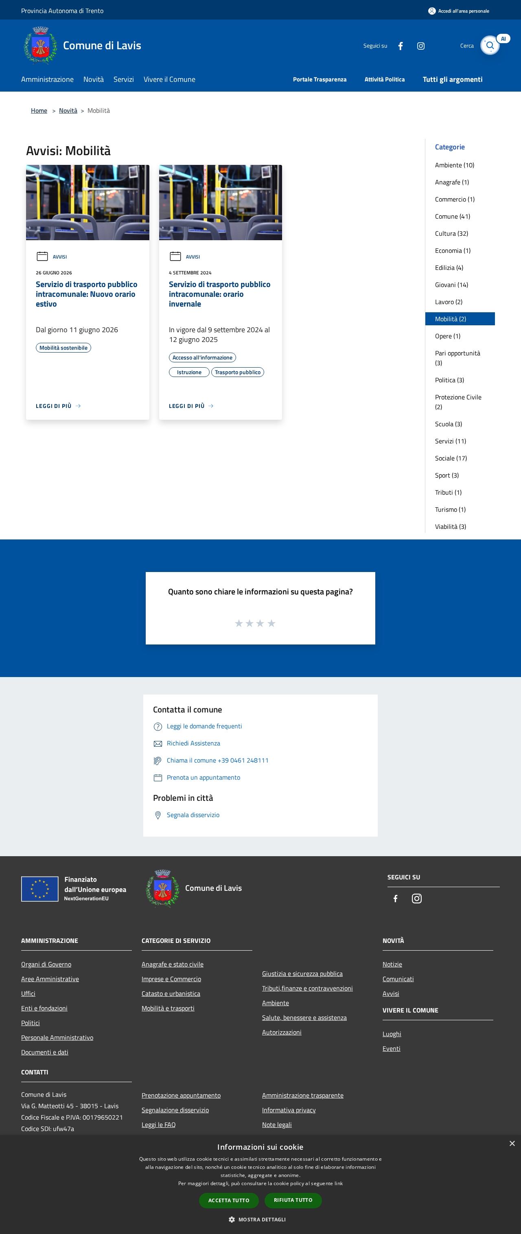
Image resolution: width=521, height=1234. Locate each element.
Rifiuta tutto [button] (293, 1200)
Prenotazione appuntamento (181, 1095)
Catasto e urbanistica (171, 993)
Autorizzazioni (282, 1032)
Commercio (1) (455, 199)
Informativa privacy (289, 1110)
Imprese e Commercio (171, 979)
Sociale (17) (451, 458)
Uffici (28, 993)
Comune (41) (452, 216)
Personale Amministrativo (57, 1037)
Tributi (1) (448, 492)
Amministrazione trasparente (303, 1095)
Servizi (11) (450, 441)
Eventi (392, 1048)
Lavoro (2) (448, 302)
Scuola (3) (448, 424)
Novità (68, 110)
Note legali (277, 1124)
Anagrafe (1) (452, 182)
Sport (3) (447, 475)
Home (39, 110)
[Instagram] (417, 44)
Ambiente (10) (454, 165)
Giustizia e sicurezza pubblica (302, 973)
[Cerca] (490, 45)
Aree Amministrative (50, 979)
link (339, 1183)
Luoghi (392, 1034)
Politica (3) (449, 380)
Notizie (392, 964)
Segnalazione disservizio (175, 1110)
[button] (260, 1219)
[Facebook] (397, 44)
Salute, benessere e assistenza (304, 1017)
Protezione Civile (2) (458, 402)
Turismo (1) (450, 509)
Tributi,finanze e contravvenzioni (307, 988)
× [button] (512, 1144)
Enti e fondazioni (44, 1008)
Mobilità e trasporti (168, 1008)
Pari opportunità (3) (457, 358)
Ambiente (275, 1003)
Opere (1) (447, 336)
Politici (30, 1023)
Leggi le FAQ (159, 1124)
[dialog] (260, 1184)
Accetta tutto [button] (229, 1200)
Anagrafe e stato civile (173, 964)
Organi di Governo (46, 964)
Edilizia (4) (449, 267)
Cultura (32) (451, 233)
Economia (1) (453, 250)
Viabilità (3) (450, 526)
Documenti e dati (44, 1052)
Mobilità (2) (450, 319)
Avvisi (60, 257)
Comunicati (398, 979)
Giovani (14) (451, 284)
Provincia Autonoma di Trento (62, 10)
